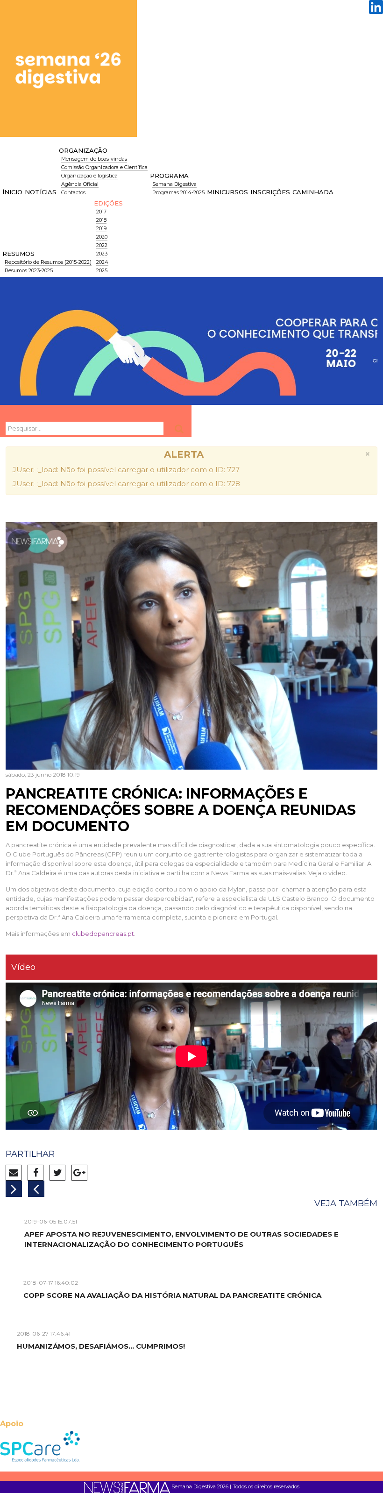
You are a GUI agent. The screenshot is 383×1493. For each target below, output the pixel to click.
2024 (102, 262)
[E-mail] (16, 1173)
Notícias (41, 192)
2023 (101, 253)
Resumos (18, 253)
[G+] (81, 1173)
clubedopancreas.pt (103, 933)
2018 (101, 220)
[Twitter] (60, 1173)
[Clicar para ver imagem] (191, 635)
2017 (101, 211)
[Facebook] (38, 1173)
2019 (101, 228)
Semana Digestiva (174, 184)
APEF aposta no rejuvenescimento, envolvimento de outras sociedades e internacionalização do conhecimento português (181, 1239)
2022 (101, 245)
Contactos (73, 192)
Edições (108, 203)
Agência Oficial (80, 184)
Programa (169, 175)
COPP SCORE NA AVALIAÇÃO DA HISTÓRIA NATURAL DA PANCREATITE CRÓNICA (172, 1295)
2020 (101, 237)
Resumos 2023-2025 (29, 270)
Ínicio (12, 192)
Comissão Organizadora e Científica (104, 167)
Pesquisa (180, 429)
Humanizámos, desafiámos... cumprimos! (101, 1346)
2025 (101, 270)
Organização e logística (89, 175)
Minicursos (227, 192)
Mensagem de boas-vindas (94, 159)
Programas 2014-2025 (178, 192)
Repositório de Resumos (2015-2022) (48, 262)
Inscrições (270, 192)
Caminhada (312, 192)
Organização (83, 150)
